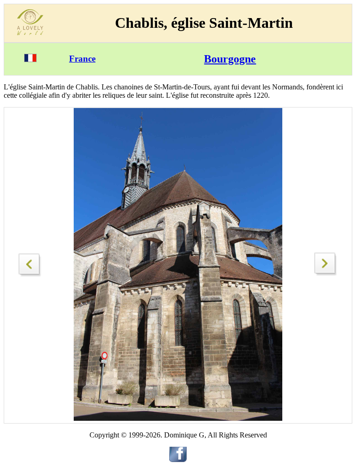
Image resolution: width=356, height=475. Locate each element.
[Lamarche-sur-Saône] (30, 262)
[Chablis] (325, 273)
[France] (30, 59)
